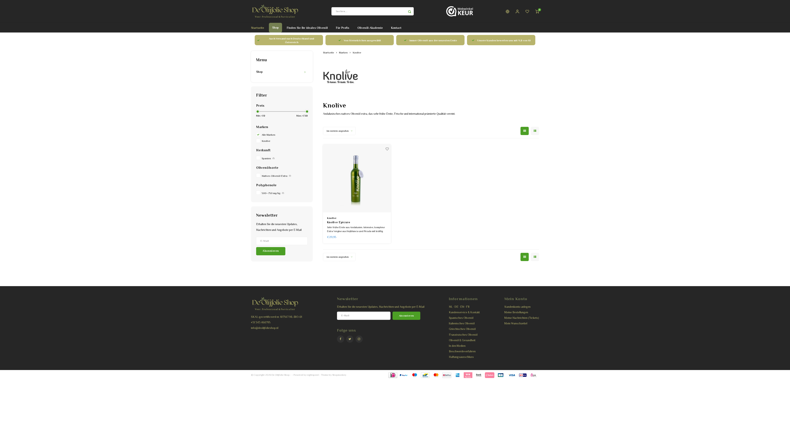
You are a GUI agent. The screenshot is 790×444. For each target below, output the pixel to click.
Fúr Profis (342, 27)
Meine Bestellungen (516, 312)
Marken (343, 52)
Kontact (396, 27)
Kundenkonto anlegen (517, 306)
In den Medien (457, 345)
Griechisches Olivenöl (462, 329)
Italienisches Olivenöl (462, 323)
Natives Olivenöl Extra (276, 176)
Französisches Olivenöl (463, 334)
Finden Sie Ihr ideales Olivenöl (307, 27)
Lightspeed (313, 374)
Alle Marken (268, 134)
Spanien (268, 158)
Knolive (266, 141)
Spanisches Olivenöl (461, 317)
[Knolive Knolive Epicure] (357, 178)
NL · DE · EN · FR (459, 306)
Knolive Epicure (339, 222)
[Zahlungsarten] (392, 374)
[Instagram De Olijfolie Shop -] (359, 339)
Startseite (257, 27)
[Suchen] (409, 11)
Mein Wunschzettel (515, 323)
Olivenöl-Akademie (370, 27)
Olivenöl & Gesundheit (462, 340)
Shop (275, 27)
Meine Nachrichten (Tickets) (521, 317)
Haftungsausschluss (461, 356)
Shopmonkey (339, 374)
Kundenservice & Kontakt (464, 312)
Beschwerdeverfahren (462, 351)
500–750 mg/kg (273, 193)
